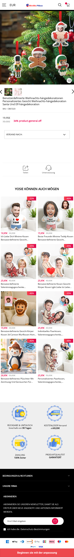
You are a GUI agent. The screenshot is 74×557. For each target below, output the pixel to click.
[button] (8, 52)
